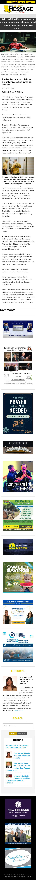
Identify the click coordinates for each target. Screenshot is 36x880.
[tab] (13, 733)
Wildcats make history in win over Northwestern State (17, 746)
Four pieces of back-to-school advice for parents (26, 680)
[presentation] (13, 733)
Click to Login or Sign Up (20, 2)
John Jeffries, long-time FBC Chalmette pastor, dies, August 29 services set (18, 766)
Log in (29, 876)
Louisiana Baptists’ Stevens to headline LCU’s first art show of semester (18, 779)
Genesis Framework (11, 876)
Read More (18, 711)
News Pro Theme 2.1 (23, 874)
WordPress (22, 876)
